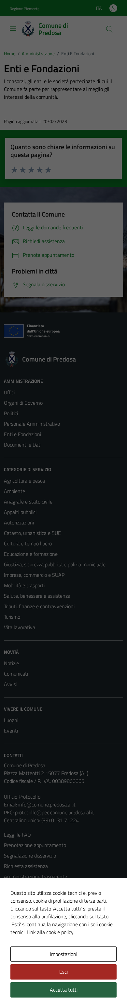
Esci (63, 972)
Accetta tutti (64, 990)
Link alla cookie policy (50, 932)
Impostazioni (63, 954)
